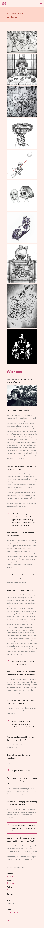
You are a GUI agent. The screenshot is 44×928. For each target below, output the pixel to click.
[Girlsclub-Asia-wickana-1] (22, 195)
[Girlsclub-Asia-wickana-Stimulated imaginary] (22, 306)
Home (8, 13)
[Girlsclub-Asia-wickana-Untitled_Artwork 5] (22, 42)
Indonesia (13, 13)
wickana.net (10, 876)
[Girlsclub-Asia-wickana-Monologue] (22, 101)
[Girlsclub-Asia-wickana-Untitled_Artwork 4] (22, 164)
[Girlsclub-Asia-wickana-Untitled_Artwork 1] (22, 133)
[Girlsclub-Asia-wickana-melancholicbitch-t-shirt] (22, 346)
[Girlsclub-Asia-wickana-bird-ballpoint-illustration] (22, 227)
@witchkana (11, 883)
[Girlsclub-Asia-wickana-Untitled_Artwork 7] (22, 69)
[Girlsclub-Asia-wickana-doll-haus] (22, 263)
